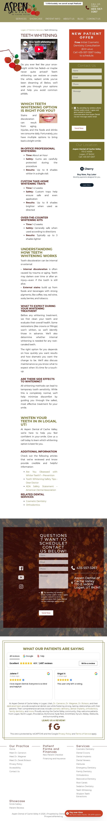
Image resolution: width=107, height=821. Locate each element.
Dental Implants (83, 756)
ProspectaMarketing (53, 816)
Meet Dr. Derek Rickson (20, 760)
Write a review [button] (88, 663)
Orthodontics (33, 505)
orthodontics (91, 709)
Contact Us (93, 19)
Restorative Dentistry (86, 779)
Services (21, 19)
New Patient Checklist (53, 755)
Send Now (79, 128)
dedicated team (14, 706)
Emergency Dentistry (86, 768)
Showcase (36, 19)
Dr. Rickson (83, 703)
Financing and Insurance (54, 758)
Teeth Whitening (84, 790)
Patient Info (53, 19)
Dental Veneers (83, 760)
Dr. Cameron (59, 703)
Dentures (80, 764)
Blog (81, 19)
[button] (28, 656)
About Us (68, 19)
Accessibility (15, 768)
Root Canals (81, 783)
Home (12, 749)
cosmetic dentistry (60, 709)
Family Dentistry (84, 771)
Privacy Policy (64, 734)
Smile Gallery (15, 804)
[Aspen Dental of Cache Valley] (22, 9)
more (31, 711)
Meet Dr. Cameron (17, 753)
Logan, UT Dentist (28, 30)
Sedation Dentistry (85, 786)
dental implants (77, 709)
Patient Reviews (16, 808)
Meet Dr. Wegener (17, 756)
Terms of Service (83, 734)
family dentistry (16, 711)
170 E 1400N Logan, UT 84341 (87, 585)
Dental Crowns (83, 753)
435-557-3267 (97, 10)
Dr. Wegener (71, 703)
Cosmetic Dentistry (36, 501)
